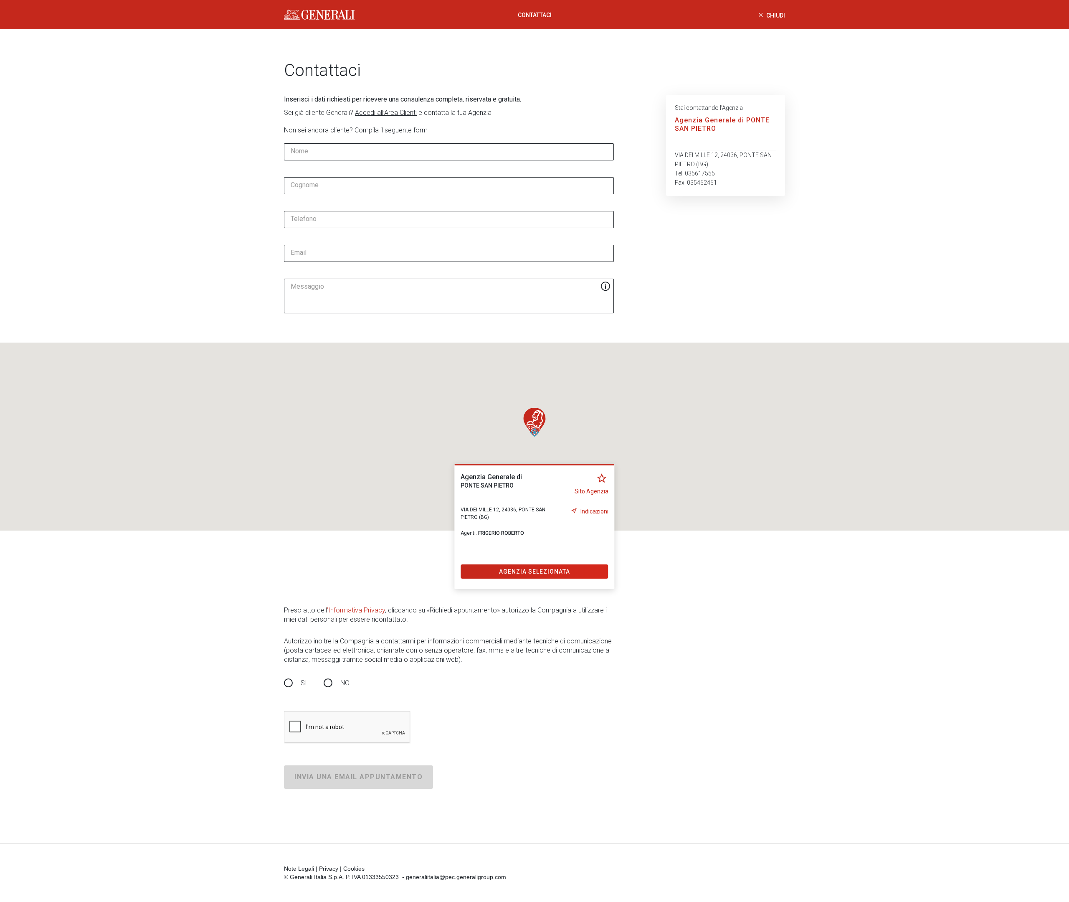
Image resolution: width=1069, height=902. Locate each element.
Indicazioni (594, 511)
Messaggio (307, 286)
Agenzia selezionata (534, 571)
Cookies (354, 868)
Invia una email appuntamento (358, 777)
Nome (299, 151)
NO (345, 683)
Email (299, 252)
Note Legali (299, 868)
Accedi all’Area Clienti (386, 113)
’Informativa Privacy (356, 610)
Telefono (304, 219)
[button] (534, 422)
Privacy (328, 868)
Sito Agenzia (591, 491)
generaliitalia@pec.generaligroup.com (456, 877)
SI (304, 683)
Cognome (305, 185)
